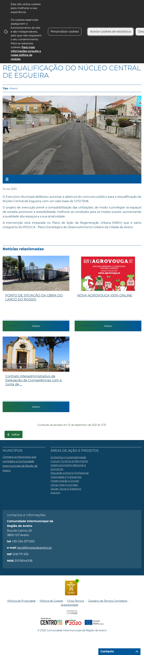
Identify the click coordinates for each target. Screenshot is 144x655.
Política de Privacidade (21, 600)
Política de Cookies (51, 600)
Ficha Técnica (75, 600)
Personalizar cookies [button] (65, 31)
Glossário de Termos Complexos (107, 600)
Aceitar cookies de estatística (110, 31)
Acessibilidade (69, 604)
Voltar (16, 434)
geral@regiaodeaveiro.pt (34, 547)
